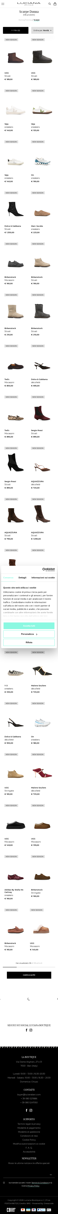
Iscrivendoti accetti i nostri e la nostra (30, 1184)
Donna (29, 20)
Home (21, 20)
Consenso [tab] (8, 577)
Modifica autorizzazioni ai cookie (29, 1144)
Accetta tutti (29, 625)
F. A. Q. (29, 1148)
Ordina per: (41, 30)
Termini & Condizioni (40, 1183)
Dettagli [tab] (22, 577)
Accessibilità (29, 1151)
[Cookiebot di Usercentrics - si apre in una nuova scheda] (42, 570)
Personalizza (27, 634)
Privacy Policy (33, 1186)
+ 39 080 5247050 (29, 1102)
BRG (29, 1203)
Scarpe (36, 20)
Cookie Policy (29, 1140)
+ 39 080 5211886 (29, 1098)
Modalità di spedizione (29, 1132)
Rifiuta (29, 642)
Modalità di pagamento (29, 1128)
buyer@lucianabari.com (29, 1094)
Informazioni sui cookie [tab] (43, 577)
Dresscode (48, 1203)
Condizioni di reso (29, 1136)
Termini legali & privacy (29, 1124)
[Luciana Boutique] (29, 3)
